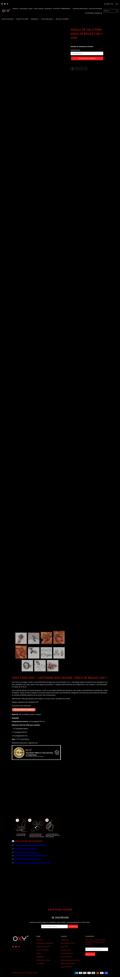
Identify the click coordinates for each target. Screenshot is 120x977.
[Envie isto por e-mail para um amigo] (85, 68)
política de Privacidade (68, 963)
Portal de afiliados (66, 957)
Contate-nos (64, 940)
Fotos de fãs (64, 946)
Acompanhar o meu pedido (44, 943)
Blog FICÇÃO (40, 957)
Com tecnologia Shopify (30, 973)
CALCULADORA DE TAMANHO (24, 709)
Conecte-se (109, 4)
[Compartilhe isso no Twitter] (72, 68)
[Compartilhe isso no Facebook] (77, 68)
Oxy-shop (19, 973)
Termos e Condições (42, 950)
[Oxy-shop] (6, 11)
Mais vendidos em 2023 (68, 943)
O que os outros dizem (43, 960)
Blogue (38, 953)
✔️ (13, 849)
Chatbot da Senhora (67, 953)
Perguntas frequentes (43, 946)
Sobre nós (39, 940)
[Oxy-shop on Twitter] (2, 4)
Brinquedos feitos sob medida (70, 960)
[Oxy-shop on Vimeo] (7, 4)
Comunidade (40, 963)
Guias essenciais (66, 950)
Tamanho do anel (75, 50)
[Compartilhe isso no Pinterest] (81, 68)
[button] (62, 8)
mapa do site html (66, 967)
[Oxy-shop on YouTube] (4, 4)
